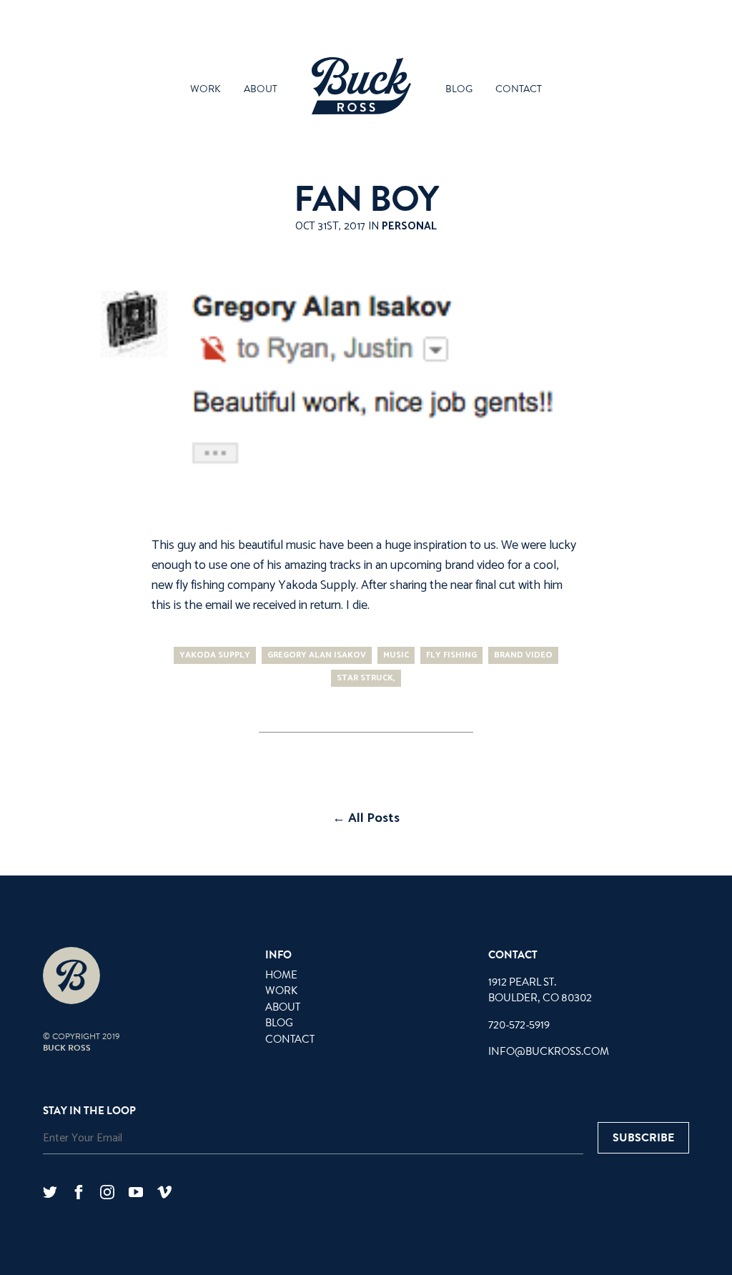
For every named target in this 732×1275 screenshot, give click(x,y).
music (396, 655)
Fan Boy (366, 199)
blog (459, 89)
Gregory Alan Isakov (316, 655)
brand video (523, 655)
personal (409, 226)
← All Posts (366, 818)
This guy (174, 545)
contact (518, 89)
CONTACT (290, 1039)
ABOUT (282, 1007)
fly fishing (451, 655)
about (260, 89)
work (205, 89)
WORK (281, 990)
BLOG (279, 1023)
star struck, (366, 678)
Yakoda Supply (317, 585)
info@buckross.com (548, 1051)
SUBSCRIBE (643, 1137)
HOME (281, 975)
